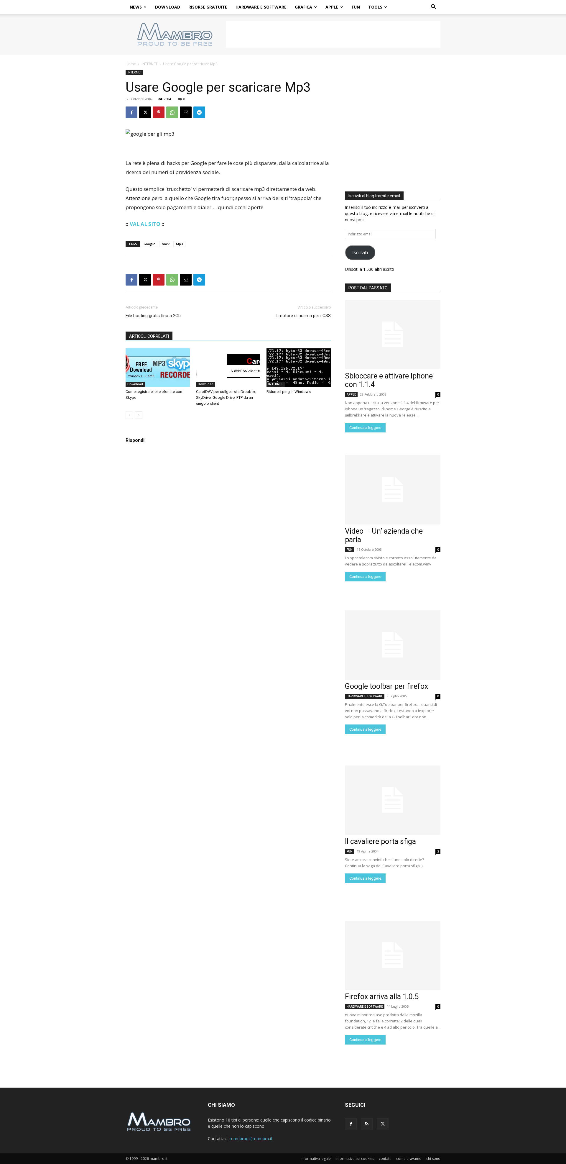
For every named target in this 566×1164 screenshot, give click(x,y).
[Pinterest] (158, 112)
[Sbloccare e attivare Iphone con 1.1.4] (392, 334)
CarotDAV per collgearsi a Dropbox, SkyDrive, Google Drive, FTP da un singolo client (226, 397)
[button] (433, 7)
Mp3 (179, 244)
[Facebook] (131, 112)
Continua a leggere (365, 427)
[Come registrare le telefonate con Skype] (158, 367)
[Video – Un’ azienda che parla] (392, 489)
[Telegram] (199, 112)
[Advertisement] (333, 34)
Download (135, 384)
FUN (356, 7)
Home (131, 63)
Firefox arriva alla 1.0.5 (382, 996)
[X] (145, 112)
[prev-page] (129, 415)
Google (149, 244)
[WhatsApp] (172, 112)
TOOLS (375, 7)
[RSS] (367, 1124)
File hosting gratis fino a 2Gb (153, 315)
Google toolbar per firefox (386, 686)
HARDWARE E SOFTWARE (261, 7)
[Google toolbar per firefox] (392, 645)
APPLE (331, 7)
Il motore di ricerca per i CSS (303, 315)
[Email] (186, 112)
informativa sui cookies (354, 1158)
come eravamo (409, 1158)
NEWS (136, 7)
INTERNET (149, 63)
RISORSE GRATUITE (207, 7)
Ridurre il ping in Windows (288, 391)
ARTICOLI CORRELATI (149, 336)
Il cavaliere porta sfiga (380, 841)
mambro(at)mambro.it (251, 1138)
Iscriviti (360, 252)
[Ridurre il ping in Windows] (298, 367)
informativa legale (316, 1158)
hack (166, 244)
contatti (385, 1158)
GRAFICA (303, 7)
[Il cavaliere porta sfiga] (392, 800)
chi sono (433, 1158)
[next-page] (138, 415)
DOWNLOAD (167, 7)
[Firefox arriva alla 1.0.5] (392, 955)
